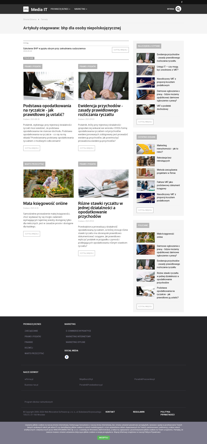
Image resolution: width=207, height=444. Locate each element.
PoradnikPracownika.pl (144, 379)
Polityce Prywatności (152, 432)
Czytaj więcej (120, 50)
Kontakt (110, 412)
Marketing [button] (80, 9)
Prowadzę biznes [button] (60, 9)
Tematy (44, 19)
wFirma (170, 9)
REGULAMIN (138, 412)
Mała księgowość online (45, 203)
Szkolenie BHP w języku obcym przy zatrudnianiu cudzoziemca (54, 48)
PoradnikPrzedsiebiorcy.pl (91, 385)
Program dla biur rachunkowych (39, 402)
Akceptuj (103, 438)
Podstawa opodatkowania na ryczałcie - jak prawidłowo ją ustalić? (47, 110)
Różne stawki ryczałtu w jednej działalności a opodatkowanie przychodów (100, 210)
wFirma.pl (29, 379)
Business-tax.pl (31, 385)
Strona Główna (29, 19)
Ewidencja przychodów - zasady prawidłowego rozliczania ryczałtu (100, 110)
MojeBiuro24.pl (86, 379)
